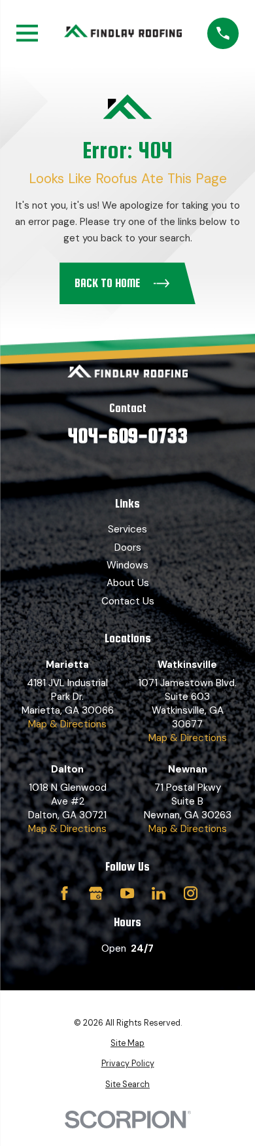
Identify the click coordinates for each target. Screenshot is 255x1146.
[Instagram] (190, 893)
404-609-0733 (127, 435)
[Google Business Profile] (96, 893)
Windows (127, 565)
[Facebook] (64, 893)
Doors (127, 547)
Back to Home (107, 283)
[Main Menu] (27, 33)
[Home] (123, 33)
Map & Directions (67, 724)
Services (127, 529)
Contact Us (127, 601)
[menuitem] (127, 1044)
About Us (128, 582)
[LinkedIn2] (158, 893)
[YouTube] (127, 893)
